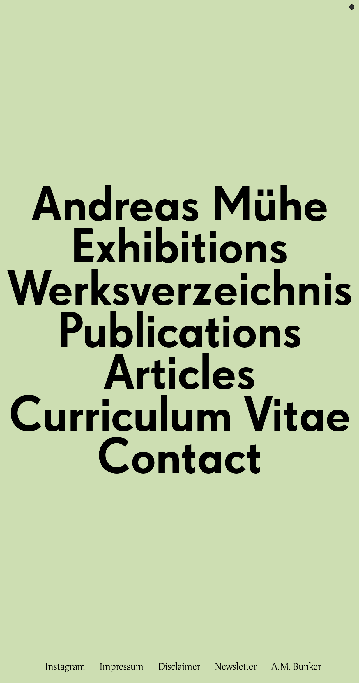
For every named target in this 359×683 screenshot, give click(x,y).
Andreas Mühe (179, 206)
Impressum (121, 666)
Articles (179, 375)
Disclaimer (179, 666)
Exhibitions (179, 249)
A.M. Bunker (296, 666)
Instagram (65, 666)
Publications (179, 333)
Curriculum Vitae (179, 417)
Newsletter (236, 666)
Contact (179, 459)
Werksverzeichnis (180, 291)
